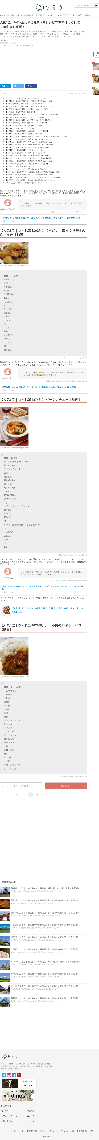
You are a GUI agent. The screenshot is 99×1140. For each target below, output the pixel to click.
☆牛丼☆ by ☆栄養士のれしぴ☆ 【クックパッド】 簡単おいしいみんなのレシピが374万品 (39, 218)
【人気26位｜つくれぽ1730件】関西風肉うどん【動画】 (25, 169)
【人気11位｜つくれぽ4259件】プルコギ (19, 128)
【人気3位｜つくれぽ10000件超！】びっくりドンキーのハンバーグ (29, 106)
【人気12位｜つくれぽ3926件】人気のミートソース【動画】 (27, 131)
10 (69, 794)
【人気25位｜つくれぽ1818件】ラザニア (19, 166)
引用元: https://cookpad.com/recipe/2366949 (72, 555)
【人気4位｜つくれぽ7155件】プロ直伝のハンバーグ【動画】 (27, 109)
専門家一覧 (83, 1131)
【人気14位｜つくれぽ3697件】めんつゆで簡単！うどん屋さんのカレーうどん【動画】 (36, 136)
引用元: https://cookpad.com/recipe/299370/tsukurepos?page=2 (66, 381)
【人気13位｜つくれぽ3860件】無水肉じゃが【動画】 (24, 134)
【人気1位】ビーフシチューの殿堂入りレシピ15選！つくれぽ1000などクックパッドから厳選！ (47, 610)
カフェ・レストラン (9, 1116)
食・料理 (10, 15)
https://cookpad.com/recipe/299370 (16, 266)
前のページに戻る (21, 786)
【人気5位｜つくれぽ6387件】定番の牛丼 (20, 112)
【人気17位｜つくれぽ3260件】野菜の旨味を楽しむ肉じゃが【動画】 (30, 145)
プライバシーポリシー (68, 1131)
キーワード (22, 1131)
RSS (91, 1131)
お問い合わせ (53, 1131)
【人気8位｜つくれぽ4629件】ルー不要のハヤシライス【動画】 (28, 120)
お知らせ (42, 1131)
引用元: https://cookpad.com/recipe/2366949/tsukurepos (69, 580)
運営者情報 (33, 1131)
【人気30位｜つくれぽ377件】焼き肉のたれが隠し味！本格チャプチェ (30, 180)
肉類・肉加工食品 (23, 15)
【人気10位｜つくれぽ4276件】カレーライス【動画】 (24, 125)
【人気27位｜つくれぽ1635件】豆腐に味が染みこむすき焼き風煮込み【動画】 (33, 172)
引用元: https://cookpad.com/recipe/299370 (73, 358)
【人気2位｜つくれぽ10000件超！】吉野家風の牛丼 (23, 104)
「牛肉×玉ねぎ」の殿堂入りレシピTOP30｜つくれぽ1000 (25, 98)
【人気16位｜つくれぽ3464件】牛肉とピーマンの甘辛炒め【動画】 (29, 142)
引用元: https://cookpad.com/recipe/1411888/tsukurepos (69, 212)
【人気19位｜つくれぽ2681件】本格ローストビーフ (23, 150)
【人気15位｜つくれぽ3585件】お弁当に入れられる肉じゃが (27, 139)
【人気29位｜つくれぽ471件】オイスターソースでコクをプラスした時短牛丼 (32, 177)
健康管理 (30, 1111)
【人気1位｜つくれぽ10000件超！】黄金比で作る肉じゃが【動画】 (29, 101)
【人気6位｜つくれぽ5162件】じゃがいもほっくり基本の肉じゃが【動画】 (32, 115)
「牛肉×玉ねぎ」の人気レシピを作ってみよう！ (22, 183)
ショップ (30, 1121)
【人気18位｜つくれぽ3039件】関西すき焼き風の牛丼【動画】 (27, 147)
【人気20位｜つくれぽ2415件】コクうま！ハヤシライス (25, 153)
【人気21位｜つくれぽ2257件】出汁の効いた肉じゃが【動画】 (27, 155)
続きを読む (66, 786)
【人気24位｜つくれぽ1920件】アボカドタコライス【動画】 (27, 164)
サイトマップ (11, 1131)
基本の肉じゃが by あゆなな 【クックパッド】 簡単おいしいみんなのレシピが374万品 (38, 387)
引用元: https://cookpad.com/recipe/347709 (73, 776)
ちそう (2, 15)
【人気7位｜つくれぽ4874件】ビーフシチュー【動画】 (24, 117)
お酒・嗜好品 (6, 1121)
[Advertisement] (43, 65)
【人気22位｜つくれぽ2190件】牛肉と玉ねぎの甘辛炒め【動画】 (28, 158)
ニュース (30, 1116)
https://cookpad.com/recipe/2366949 (17, 448)
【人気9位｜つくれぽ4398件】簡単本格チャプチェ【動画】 (26, 123)
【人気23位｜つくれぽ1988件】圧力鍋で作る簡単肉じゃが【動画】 (29, 161)
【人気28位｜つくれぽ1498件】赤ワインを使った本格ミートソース (29, 175)
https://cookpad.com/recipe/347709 (16, 677)
